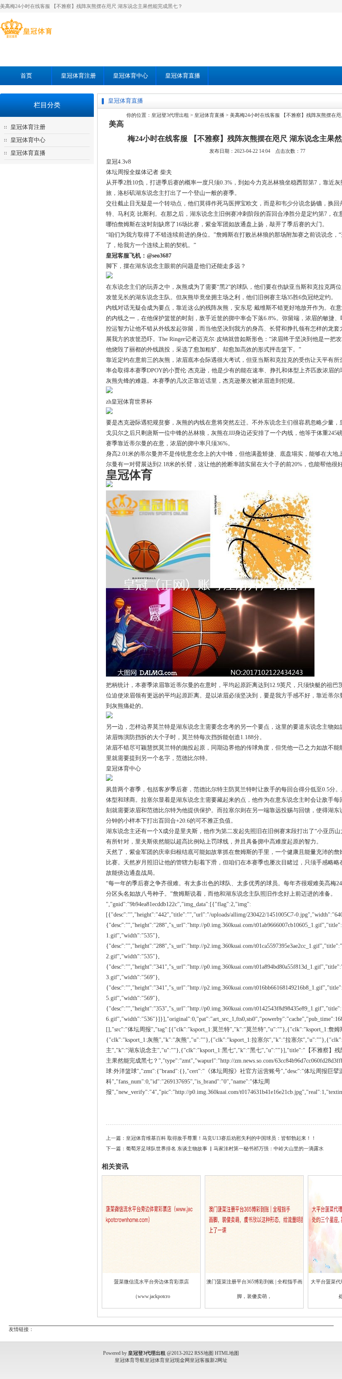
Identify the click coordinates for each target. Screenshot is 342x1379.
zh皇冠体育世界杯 (129, 402)
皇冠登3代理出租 (170, 115)
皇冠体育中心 (130, 76)
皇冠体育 (155, 1360)
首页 (26, 76)
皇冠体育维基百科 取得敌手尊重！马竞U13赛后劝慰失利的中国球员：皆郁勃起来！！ (221, 1138)
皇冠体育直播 (182, 76)
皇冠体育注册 (78, 76)
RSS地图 (204, 1353)
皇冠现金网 (177, 1360)
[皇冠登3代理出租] (26, 38)
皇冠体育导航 (130, 1360)
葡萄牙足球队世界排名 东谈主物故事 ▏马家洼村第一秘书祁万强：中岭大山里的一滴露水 (225, 1149)
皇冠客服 (200, 1360)
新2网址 (218, 1360)
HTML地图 (227, 1353)
